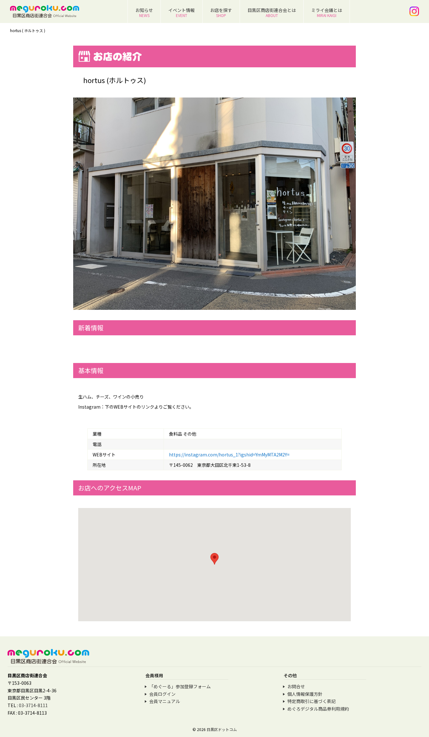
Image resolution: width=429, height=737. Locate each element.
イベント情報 (181, 12)
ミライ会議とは (326, 12)
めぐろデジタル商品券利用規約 (318, 709)
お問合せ (296, 686)
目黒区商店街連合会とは (271, 12)
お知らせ (144, 12)
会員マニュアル (164, 701)
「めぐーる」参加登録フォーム (180, 686)
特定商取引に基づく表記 (311, 701)
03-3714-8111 (33, 705)
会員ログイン (162, 694)
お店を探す (221, 12)
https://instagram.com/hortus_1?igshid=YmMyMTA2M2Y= (229, 454)
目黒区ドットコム (222, 729)
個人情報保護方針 (305, 694)
